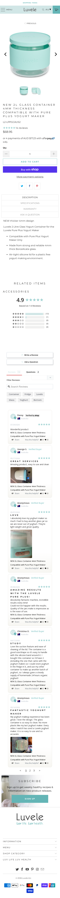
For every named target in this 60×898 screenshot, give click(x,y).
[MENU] (1, 10)
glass (11, 400)
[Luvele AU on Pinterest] (32, 869)
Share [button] (16, 439)
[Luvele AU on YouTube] (27, 869)
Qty (5, 148)
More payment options (30, 176)
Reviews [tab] (12, 372)
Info (5, 142)
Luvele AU (26, 878)
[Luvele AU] (30, 10)
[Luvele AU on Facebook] (22, 869)
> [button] (39, 770)
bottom (38, 400)
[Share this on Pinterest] (37, 186)
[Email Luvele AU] (42, 869)
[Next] (56, 54)
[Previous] (6, 54)
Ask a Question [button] (31, 362)
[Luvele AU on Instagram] (37, 869)
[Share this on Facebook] (29, 186)
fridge (28, 394)
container (14, 394)
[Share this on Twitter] (22, 186)
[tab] (29, 197)
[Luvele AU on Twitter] (17, 869)
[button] (41, 439)
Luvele (39, 394)
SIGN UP (30, 798)
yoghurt (24, 400)
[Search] (42, 10)
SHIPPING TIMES (30, 3)
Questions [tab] (30, 372)
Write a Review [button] (31, 355)
